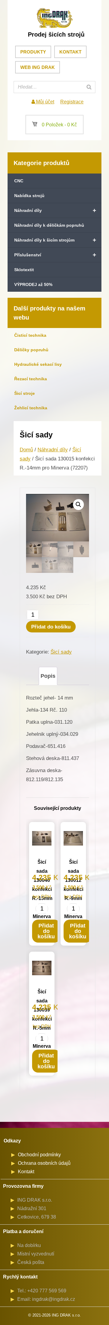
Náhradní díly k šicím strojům (55, 240)
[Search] (89, 87)
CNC (18, 180)
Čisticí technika (30, 335)
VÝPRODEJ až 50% (33, 284)
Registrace (72, 101)
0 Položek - (54, 124)
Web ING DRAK (37, 67)
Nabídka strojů (29, 195)
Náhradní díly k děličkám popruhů (49, 225)
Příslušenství (55, 255)
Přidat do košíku (51, 627)
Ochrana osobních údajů (44, 1163)
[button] (78, 504)
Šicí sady (61, 652)
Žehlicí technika (30, 407)
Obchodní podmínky (39, 1154)
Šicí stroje (24, 393)
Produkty (33, 51)
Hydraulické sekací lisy (38, 364)
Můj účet (44, 101)
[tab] (48, 676)
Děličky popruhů (31, 349)
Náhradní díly (55, 210)
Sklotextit (24, 269)
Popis (48, 676)
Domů (26, 450)
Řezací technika (30, 378)
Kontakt (70, 51)
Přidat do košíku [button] (46, 931)
